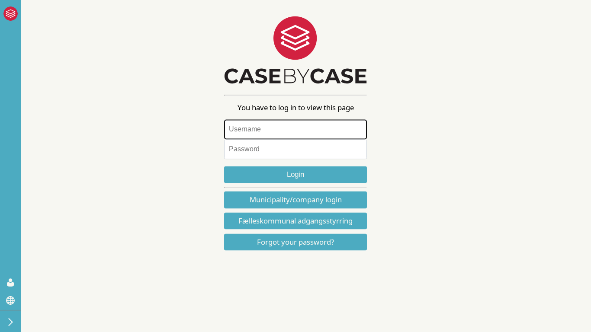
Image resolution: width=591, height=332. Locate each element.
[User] (10, 282)
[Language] (10, 300)
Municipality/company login (296, 200)
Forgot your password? (295, 242)
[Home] (6, 13)
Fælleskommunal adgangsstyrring (295, 221)
